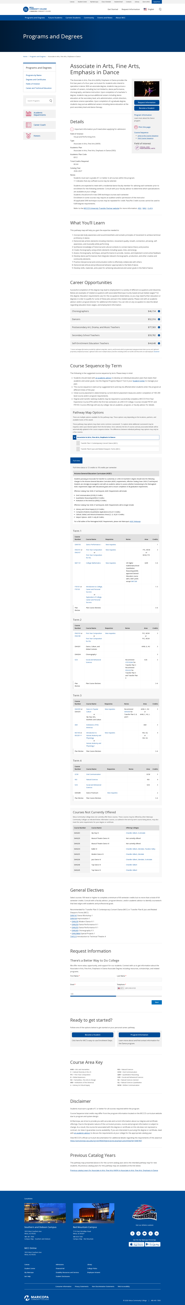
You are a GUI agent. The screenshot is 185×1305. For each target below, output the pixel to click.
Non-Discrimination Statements (103, 1286)
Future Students (55, 17)
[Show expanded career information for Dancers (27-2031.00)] (158, 319)
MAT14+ (78, 563)
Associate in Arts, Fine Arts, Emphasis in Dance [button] (96, 437)
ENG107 (77, 552)
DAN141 (73, 915)
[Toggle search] (160, 9)
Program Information (143, 115)
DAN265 (75, 930)
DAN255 (75, 927)
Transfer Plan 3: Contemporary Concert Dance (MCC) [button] (99, 443)
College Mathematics (93, 563)
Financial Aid (60, 1268)
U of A (150, 208)
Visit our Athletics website (144, 1225)
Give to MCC (146, 2)
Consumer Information (63, 1286)
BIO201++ (78, 735)
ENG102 (77, 633)
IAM (76, 725)
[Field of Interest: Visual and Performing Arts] (146, 148)
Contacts (128, 2)
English (151, 9)
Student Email (118, 2)
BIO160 (77, 733)
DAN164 (73, 918)
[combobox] (150, 9)
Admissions (60, 1264)
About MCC (120, 17)
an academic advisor (103, 378)
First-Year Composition (94, 550)
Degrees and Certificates (36, 79)
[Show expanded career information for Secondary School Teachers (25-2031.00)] (158, 335)
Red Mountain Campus (85, 1227)
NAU (144, 208)
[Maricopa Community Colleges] (36, 1298)
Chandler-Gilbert (131, 833)
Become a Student (146, 108)
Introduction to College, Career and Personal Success (94, 589)
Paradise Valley (150, 849)
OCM (76, 774)
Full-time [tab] (76, 460)
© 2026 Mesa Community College (135, 1300)
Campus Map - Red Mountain (83, 1239)
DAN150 (78, 545)
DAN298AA (76, 933)
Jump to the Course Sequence (148, 136)
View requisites (111, 545)
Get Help (27, 1276)
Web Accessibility (124, 1286)
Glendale (141, 849)
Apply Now (156, 2)
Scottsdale (141, 833)
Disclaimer (157, 352)
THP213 (73, 936)
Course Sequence (141, 132)
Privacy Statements (82, 1286)
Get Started (113, 9)
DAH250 (78, 709)
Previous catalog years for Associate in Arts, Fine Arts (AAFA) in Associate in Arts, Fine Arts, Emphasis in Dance (114, 1170)
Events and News (104, 17)
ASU (139, 208)
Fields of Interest (33, 84)
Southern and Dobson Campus (40, 1227)
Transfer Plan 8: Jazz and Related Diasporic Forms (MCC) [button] (100, 449)
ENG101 (77, 550)
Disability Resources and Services (67, 1272)
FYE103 (77, 589)
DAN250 (75, 924)
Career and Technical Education (39, 88)
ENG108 (77, 636)
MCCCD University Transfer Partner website (101, 208)
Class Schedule (106, 2)
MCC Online (30, 1248)
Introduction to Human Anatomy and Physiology (93, 735)
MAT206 (134, 581)
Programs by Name (33, 75)
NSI (76, 780)
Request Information (131, 9)
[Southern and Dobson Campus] (45, 1214)
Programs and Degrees (35, 17)
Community (89, 17)
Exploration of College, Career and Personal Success (94, 599)
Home (25, 56)
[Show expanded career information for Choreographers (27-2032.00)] (158, 311)
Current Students (73, 17)
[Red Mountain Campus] (93, 1214)
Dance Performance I (93, 545)
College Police (92, 1268)
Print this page (144, 127)
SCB (76, 660)
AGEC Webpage (135, 521)
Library (137, 2)
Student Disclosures (63, 1276)
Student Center (82, 2)
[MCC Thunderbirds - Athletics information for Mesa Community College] (144, 1212)
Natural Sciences (92, 780)
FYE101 (77, 587)
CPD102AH (129, 662)
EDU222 (128, 670)
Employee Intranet (93, 1272)
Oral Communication (93, 774)
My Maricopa (94, 2)
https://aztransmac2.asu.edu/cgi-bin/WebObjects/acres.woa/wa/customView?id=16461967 (106, 1141)
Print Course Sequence (145, 138)
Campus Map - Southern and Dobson (37, 1239)
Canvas (72, 2)
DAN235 (75, 921)
